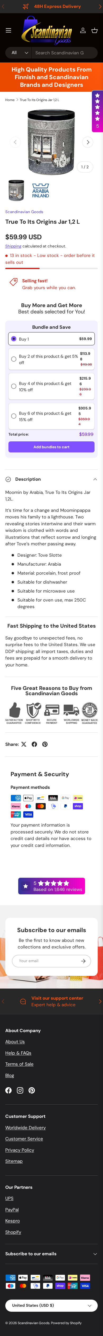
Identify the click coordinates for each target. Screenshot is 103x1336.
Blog (9, 1075)
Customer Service (24, 1139)
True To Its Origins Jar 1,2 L (39, 100)
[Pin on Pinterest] (45, 744)
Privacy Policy (19, 1150)
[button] (94, 30)
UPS (9, 1198)
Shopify (13, 1232)
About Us (15, 1041)
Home (10, 100)
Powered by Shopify (66, 1323)
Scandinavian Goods (24, 211)
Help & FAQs (18, 1053)
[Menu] (8, 30)
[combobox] (51, 53)
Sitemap (14, 1161)
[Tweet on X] (23, 744)
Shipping (13, 246)
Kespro (12, 1221)
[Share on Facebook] (34, 744)
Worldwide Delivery (25, 1127)
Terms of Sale (19, 1064)
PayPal (12, 1210)
